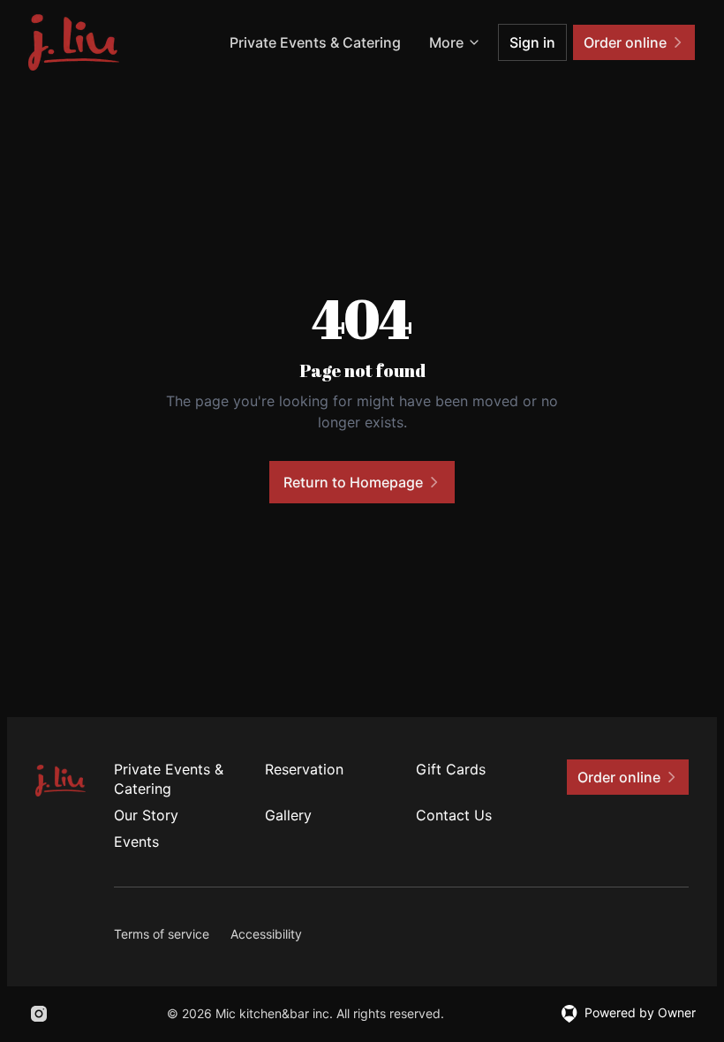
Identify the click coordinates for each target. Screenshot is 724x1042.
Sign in (532, 42)
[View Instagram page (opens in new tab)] (38, 1013)
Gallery (288, 815)
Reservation (304, 769)
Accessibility (266, 933)
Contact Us (454, 815)
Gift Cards (451, 769)
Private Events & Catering (315, 42)
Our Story (146, 815)
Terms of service (161, 933)
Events (136, 841)
